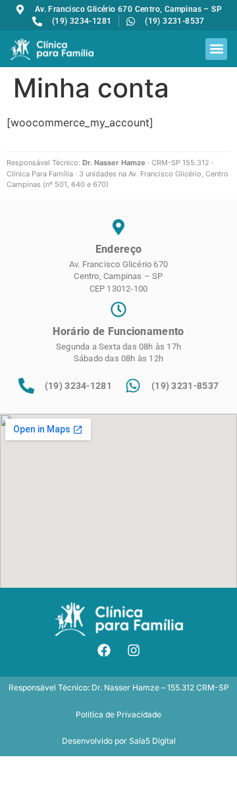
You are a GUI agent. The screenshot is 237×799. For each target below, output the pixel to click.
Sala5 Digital (152, 741)
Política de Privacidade (118, 714)
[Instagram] (133, 650)
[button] (216, 49)
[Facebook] (104, 650)
